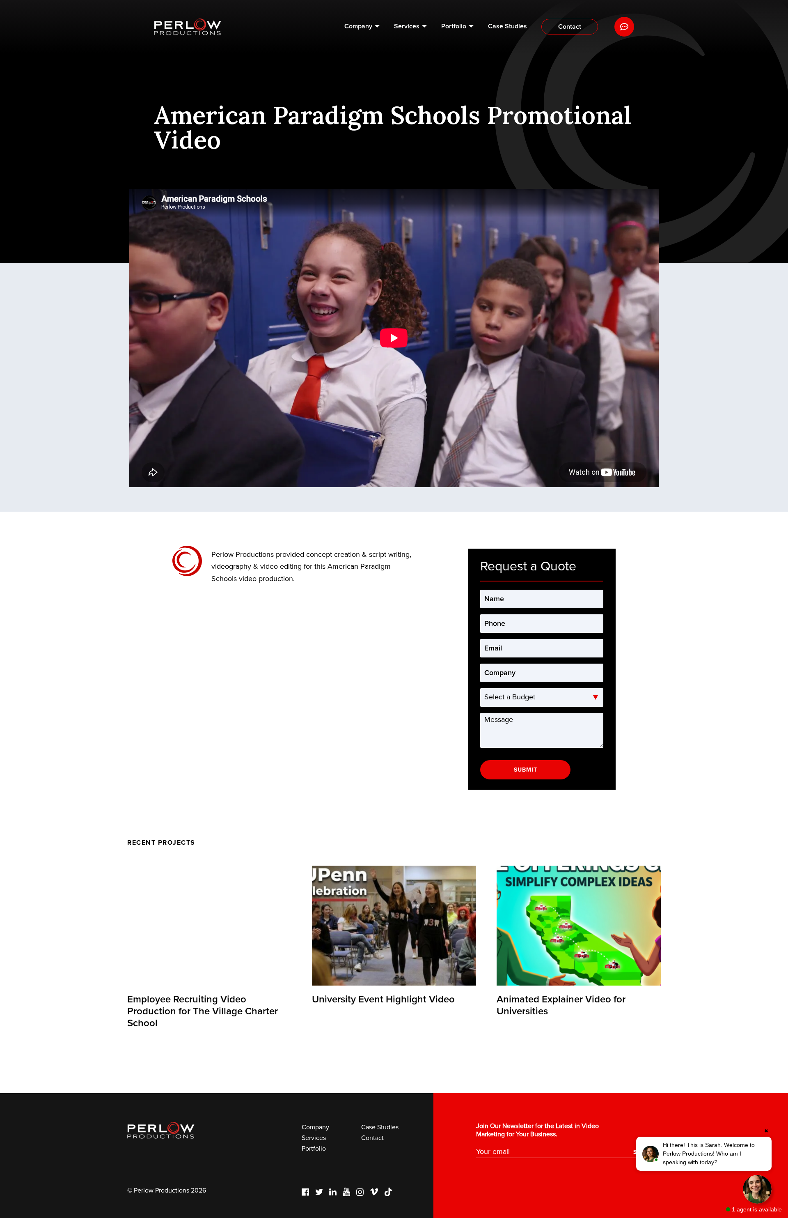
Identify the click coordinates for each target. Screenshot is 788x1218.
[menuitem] (362, 26)
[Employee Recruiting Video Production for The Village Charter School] (209, 926)
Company (358, 26)
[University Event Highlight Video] (394, 926)
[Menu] (624, 27)
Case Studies (507, 26)
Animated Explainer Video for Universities (561, 1005)
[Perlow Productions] (187, 26)
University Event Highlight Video (383, 999)
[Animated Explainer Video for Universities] (579, 926)
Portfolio (453, 26)
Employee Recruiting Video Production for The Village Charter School (202, 1011)
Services (406, 26)
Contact (569, 27)
